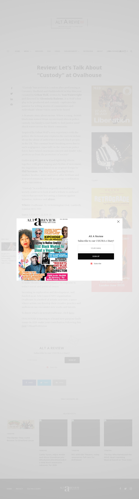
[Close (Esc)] (118, 223)
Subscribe (97, 263)
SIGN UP (95, 256)
